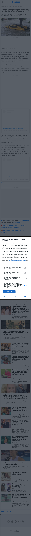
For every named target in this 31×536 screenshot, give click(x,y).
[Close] (28, 239)
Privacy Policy (24, 296)
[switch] (25, 268)
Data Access (15, 296)
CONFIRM (9, 291)
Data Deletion (7, 296)
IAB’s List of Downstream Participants (17, 260)
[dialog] (15, 268)
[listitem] (15, 265)
